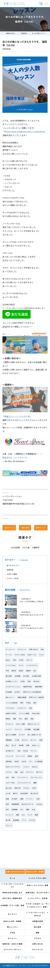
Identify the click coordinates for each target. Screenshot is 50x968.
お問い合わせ (33, 649)
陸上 (7, 745)
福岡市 (28, 671)
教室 (36, 815)
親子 (34, 703)
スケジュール (21, 649)
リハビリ (26, 767)
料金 (29, 681)
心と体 (8, 793)
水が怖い (17, 692)
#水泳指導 (15, 547)
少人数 (17, 740)
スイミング (9, 815)
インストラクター (32, 665)
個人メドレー (10, 697)
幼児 (21, 772)
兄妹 (42, 649)
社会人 (8, 660)
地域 (7, 804)
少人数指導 (38, 761)
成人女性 (9, 788)
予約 (14, 660)
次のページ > (41, 527)
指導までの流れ (11, 713)
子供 (7, 671)
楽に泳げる (34, 793)
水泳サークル (32, 655)
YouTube (39, 804)
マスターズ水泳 (12, 578)
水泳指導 (9, 692)
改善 (16, 772)
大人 (23, 815)
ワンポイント (21, 708)
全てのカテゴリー (13, 565)
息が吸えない (10, 751)
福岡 (27, 809)
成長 (32, 719)
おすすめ (32, 820)
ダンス (21, 665)
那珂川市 (17, 788)
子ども (41, 655)
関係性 (8, 719)
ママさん (26, 788)
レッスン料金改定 (11, 703)
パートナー (29, 799)
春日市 (14, 671)
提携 (21, 799)
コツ (30, 761)
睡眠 (34, 783)
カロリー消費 (20, 724)
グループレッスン (36, 777)
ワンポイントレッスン (13, 687)
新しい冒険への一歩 (34, 735)
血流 (36, 756)
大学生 (22, 681)
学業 (27, 745)
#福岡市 (35, 547)
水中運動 (28, 729)
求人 (21, 809)
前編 (7, 799)
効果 (40, 740)
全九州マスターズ (27, 804)
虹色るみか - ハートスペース (14, 457)
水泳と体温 (35, 713)
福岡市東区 (38, 687)
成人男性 (26, 676)
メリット (9, 729)
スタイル (9, 772)
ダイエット (9, 724)
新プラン (39, 772)
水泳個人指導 (36, 676)
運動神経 (9, 740)
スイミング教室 (24, 713)
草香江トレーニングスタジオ (17, 416)
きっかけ (22, 735)
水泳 (33, 809)
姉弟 (21, 703)
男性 (13, 777)
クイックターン (22, 777)
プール (24, 820)
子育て (34, 788)
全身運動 (16, 820)
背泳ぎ (17, 761)
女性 (7, 777)
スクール (9, 825)
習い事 (8, 820)
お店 (37, 799)
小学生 (21, 660)
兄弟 (30, 708)
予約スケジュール (33, 724)
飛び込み (36, 681)
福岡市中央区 (27, 687)
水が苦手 (14, 799)
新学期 (21, 745)
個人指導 (9, 676)
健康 (14, 719)
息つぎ (14, 745)
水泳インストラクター (13, 767)
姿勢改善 (9, 761)
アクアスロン (10, 708)
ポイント (33, 740)
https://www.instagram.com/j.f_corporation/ (25, 131)
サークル (9, 655)
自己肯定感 (24, 793)
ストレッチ (9, 756)
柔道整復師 (15, 804)
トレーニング (20, 756)
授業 (17, 815)
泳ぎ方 (24, 761)
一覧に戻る (25, 527)
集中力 (15, 793)
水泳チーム (35, 745)
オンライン (29, 772)
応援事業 (14, 809)
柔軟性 (30, 756)
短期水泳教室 (21, 697)
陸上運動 (36, 729)
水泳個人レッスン (11, 681)
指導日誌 (10, 570)
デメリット (18, 729)
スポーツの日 (10, 783)
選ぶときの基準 (11, 735)
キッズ (30, 815)
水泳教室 (17, 676)
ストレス (33, 751)
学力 (20, 719)
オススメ (25, 740)
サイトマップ (37, 949)
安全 (18, 751)
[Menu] (46, 3)
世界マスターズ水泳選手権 (32, 692)
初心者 (25, 751)
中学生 (28, 703)
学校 (7, 809)
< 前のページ (9, 527)
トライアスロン (11, 665)
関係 (26, 719)
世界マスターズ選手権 (36, 697)
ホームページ (10, 649)
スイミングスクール (24, 783)
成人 (34, 671)
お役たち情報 (12, 574)
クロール (29, 660)
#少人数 (25, 547)
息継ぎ (21, 671)
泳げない (35, 767)
